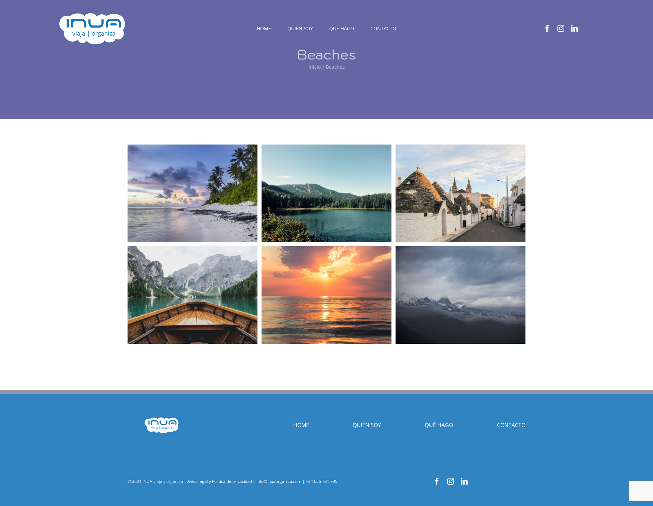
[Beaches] (192, 193)
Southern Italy (448, 193)
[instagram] (560, 28)
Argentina (314, 193)
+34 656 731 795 (321, 481)
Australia (180, 193)
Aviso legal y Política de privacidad (219, 481)
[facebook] (547, 28)
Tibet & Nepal (448, 295)
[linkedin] (574, 28)
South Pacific (314, 295)
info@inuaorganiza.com (278, 481)
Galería (205, 193)
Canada (180, 295)
